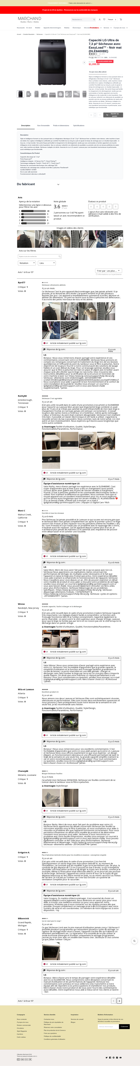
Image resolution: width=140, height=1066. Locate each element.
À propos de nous (22, 1022)
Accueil (19, 34)
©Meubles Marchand (23, 1054)
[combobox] (83, 19)
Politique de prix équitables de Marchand (53, 1023)
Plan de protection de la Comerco (55, 1030)
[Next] (84, 62)
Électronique (77, 28)
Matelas (66, 28)
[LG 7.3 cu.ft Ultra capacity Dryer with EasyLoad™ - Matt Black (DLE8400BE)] (52, 62)
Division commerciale (24, 1025)
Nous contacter (22, 1019)
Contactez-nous (49, 1019)
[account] (100, 20)
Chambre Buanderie (28, 34)
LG (92, 57)
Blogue (73, 1022)
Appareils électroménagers (52, 28)
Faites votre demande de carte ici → (80, 3)
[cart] (121, 19)
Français (110, 19)
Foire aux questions (50, 1033)
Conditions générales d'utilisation (54, 1039)
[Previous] (19, 62)
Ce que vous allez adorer (97, 72)
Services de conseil (77, 1019)
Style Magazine (22, 1031)
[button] (134, 941)
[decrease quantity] (95, 116)
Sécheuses (39, 34)
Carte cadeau (21, 1037)
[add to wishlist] (100, 115)
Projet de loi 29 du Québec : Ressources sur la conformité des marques (70, 10)
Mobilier (37, 28)
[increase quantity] (95, 114)
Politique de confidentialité (52, 1036)
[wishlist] (104, 19)
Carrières (20, 1034)
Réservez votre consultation (53, 1027)
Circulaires (20, 1028)
